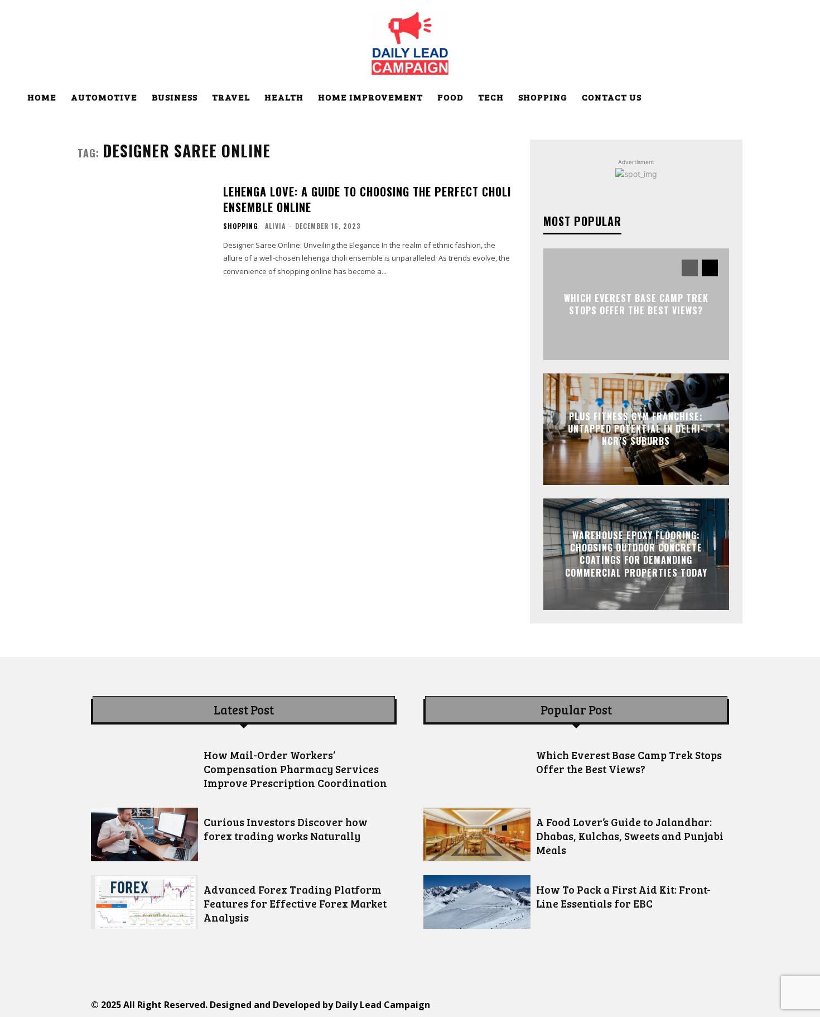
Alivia (275, 226)
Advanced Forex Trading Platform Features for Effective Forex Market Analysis (295, 903)
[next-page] (710, 268)
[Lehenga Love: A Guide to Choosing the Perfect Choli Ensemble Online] (143, 230)
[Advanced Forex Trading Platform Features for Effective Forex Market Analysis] (144, 902)
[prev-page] (690, 268)
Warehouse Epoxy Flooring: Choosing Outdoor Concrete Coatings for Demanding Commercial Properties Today (636, 554)
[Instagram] (553, 1004)
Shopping (240, 226)
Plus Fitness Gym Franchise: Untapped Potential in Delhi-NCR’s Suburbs (636, 429)
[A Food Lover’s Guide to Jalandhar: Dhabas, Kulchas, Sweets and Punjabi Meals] (476, 834)
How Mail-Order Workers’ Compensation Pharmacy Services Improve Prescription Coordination (295, 769)
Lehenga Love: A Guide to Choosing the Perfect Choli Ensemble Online (367, 199)
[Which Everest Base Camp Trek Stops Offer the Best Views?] (476, 767)
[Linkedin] (579, 1004)
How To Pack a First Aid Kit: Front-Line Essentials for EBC (623, 896)
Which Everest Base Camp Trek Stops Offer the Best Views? (636, 303)
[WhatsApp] (654, 1004)
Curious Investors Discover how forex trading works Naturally (286, 829)
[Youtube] (679, 1004)
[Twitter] (629, 1004)
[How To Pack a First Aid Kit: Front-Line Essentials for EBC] (476, 902)
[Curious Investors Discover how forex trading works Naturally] (144, 834)
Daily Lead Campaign (382, 1005)
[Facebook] (528, 1004)
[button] (784, 98)
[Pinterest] (604, 1004)
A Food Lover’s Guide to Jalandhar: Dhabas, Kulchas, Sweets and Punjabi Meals (629, 836)
